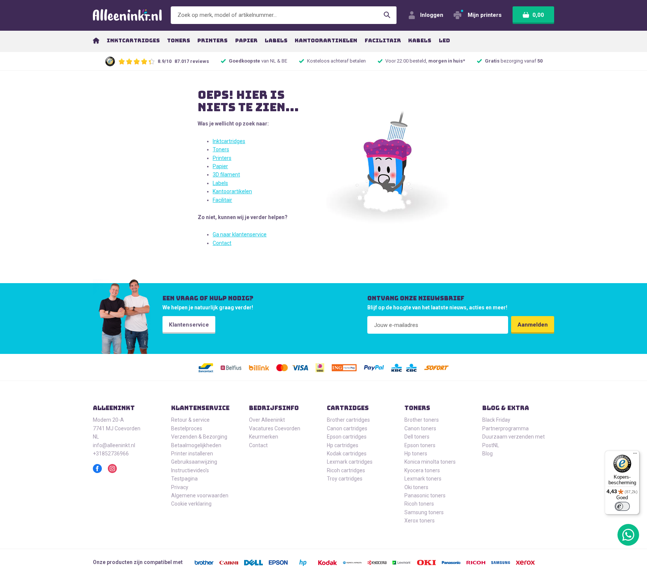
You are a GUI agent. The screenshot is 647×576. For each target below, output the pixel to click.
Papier (220, 166)
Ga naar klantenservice (240, 234)
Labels (220, 183)
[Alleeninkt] (127, 15)
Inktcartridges (229, 141)
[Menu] (635, 455)
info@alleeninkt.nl (114, 445)
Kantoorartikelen (232, 191)
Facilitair (222, 200)
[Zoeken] (387, 15)
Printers (222, 158)
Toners (221, 149)
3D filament (226, 175)
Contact (222, 243)
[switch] (622, 506)
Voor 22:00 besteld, (425, 61)
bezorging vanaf (514, 61)
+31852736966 (111, 454)
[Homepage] (96, 40)
